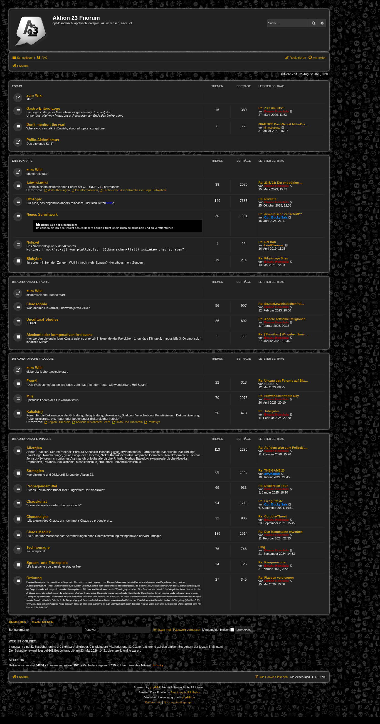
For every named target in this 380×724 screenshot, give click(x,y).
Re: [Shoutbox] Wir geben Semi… (283, 334)
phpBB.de (188, 697)
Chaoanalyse (37, 517)
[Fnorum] (32, 30)
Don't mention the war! (45, 124)
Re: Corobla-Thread (272, 516)
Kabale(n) (34, 411)
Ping (261, 547)
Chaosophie (36, 304)
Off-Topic (34, 199)
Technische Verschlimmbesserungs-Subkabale (135, 190)
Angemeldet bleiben (216, 629)
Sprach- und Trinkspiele (47, 563)
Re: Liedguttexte (270, 501)
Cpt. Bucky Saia (275, 217)
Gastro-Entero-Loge (43, 108)
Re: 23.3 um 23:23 (271, 108)
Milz (30, 396)
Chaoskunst (36, 501)
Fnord (31, 381)
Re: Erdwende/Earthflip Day (278, 395)
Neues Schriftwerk (42, 214)
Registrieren (42, 622)
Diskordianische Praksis (31, 438)
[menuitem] (42, 57)
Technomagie (38, 547)
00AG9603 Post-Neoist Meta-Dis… (283, 124)
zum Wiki (34, 95)
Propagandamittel (41, 486)
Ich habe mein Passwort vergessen (177, 629)
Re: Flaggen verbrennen (276, 577)
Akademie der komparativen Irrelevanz (59, 335)
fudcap (269, 384)
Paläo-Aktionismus (42, 140)
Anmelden (17, 622)
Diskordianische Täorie (31, 281)
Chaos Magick (38, 532)
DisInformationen (86, 190)
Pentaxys (154, 422)
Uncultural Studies (42, 319)
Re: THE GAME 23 (271, 470)
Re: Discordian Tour (273, 485)
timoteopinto (272, 127)
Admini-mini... (38, 183)
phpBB (154, 687)
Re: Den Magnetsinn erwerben (280, 531)
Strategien (35, 471)
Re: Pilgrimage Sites (273, 258)
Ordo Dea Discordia (129, 422)
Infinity (158, 665)
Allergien (34, 448)
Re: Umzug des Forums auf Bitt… (283, 380)
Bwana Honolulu (276, 111)
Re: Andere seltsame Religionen (281, 319)
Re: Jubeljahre (269, 411)
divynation (272, 473)
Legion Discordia (59, 422)
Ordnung (34, 578)
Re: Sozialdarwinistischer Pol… (281, 303)
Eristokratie (22, 160)
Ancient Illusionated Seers (93, 422)
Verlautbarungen (59, 190)
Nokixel (32, 242)
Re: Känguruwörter (272, 562)
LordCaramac (274, 245)
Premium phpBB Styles (185, 692)
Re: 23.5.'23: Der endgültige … (280, 182)
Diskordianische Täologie (33, 358)
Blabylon (34, 259)
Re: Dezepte (267, 198)
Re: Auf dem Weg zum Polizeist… (283, 447)
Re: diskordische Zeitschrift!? (280, 214)
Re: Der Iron (267, 242)
